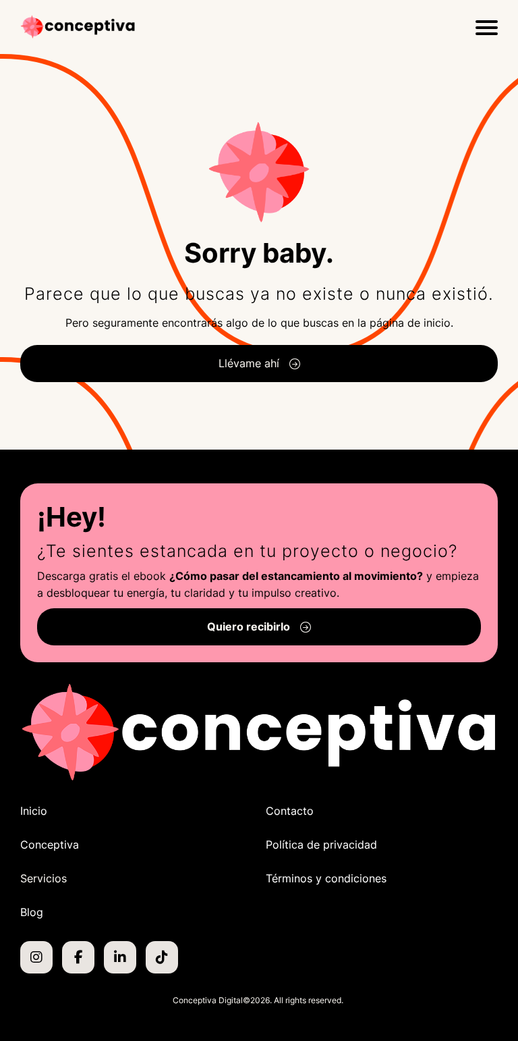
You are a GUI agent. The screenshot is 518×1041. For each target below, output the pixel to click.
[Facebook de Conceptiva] (78, 957)
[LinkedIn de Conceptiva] (120, 957)
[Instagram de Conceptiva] (36, 957)
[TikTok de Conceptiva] (162, 957)
